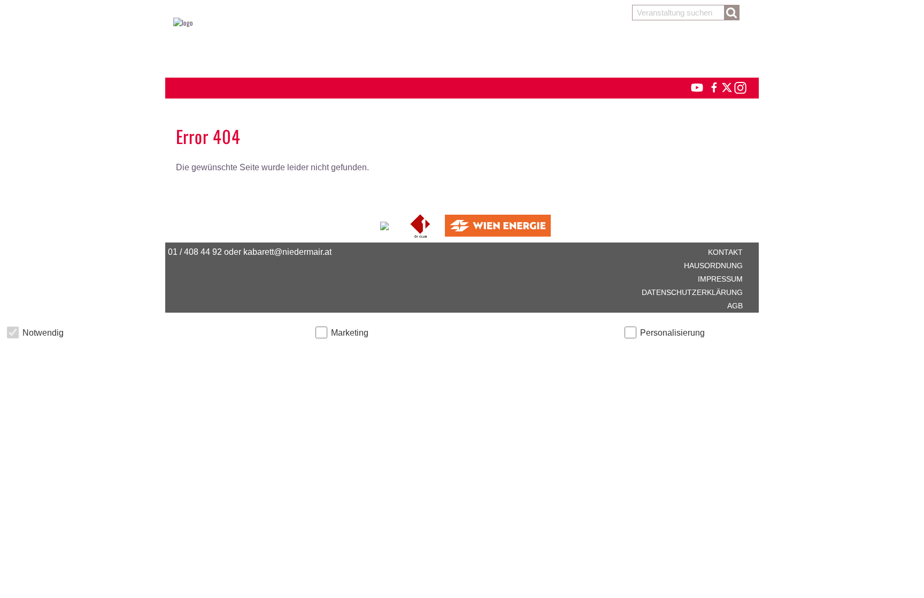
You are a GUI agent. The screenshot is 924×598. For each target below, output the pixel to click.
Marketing (349, 332)
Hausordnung (713, 265)
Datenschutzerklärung (692, 292)
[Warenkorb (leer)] (462, 49)
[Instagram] (740, 86)
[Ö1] (421, 224)
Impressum (720, 279)
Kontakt (725, 252)
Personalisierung (672, 332)
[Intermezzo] (385, 224)
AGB (735, 305)
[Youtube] (692, 86)
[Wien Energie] (498, 224)
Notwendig (43, 332)
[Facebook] (713, 86)
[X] (725, 86)
